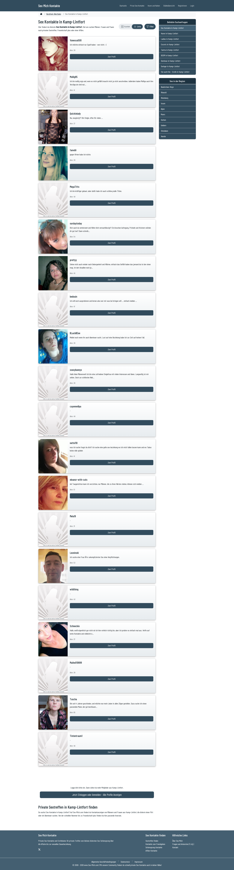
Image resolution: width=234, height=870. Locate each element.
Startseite (123, 5)
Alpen (163, 109)
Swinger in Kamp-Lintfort (170, 66)
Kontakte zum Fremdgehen (155, 844)
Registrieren (182, 5)
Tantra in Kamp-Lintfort (170, 50)
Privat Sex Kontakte (137, 5)
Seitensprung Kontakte (154, 847)
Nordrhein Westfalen (53, 14)
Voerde (163, 136)
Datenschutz (125, 861)
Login (192, 5)
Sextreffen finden (152, 840)
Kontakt (175, 847)
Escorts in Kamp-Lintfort (170, 44)
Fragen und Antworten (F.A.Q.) (183, 844)
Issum (163, 103)
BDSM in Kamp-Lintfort (169, 55)
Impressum (139, 861)
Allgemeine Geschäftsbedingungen (103, 861)
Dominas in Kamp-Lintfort (170, 60)
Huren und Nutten (154, 5)
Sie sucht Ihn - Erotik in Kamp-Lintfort (175, 71)
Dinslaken (164, 130)
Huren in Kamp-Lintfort (169, 33)
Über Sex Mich (177, 840)
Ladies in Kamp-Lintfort (170, 39)
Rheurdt (164, 92)
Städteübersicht (169, 5)
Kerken (163, 119)
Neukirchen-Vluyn (167, 87)
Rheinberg (164, 98)
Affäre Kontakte (151, 850)
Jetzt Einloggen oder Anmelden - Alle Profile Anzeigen (97, 794)
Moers (163, 114)
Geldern (163, 125)
